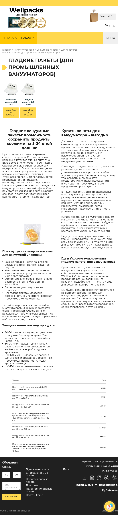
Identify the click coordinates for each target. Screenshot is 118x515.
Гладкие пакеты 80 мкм (28, 102)
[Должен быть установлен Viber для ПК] (114, 478)
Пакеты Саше (34, 495)
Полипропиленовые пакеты (39, 490)
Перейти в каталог (11, 112)
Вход (108, 25)
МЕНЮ (110, 37)
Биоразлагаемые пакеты (37, 474)
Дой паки (32, 485)
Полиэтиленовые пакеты (37, 480)
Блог (66, 469)
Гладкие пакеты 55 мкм (11, 102)
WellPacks (68, 276)
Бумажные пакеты (38, 469)
